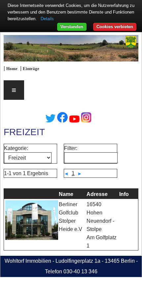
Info (124, 194)
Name (66, 194)
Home (12, 68)
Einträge (31, 68)
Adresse (97, 194)
